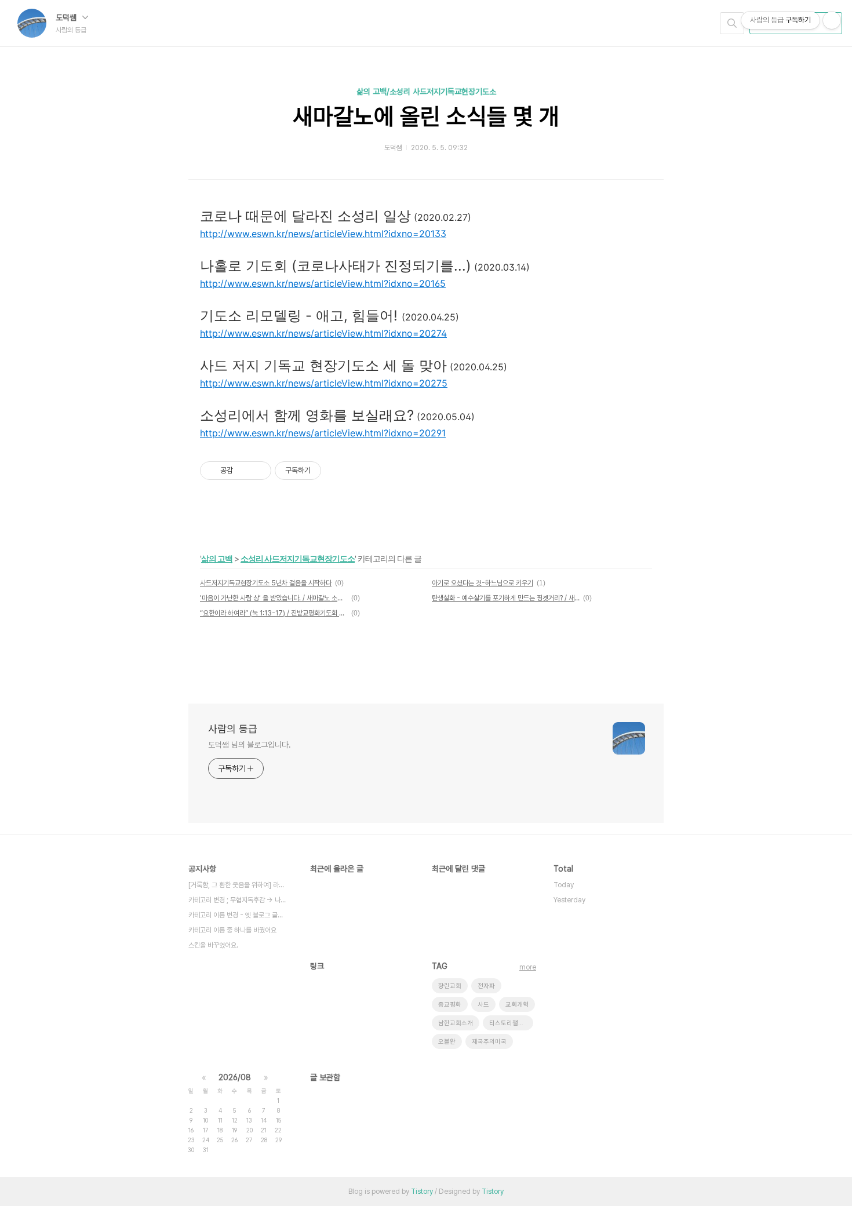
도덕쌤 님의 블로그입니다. (249, 744)
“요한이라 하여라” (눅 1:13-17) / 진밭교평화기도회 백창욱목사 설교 (274, 613)
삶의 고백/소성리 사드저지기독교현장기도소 (426, 91)
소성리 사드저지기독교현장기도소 (298, 558)
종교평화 (449, 1004)
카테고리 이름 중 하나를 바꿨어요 (232, 930)
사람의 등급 (232, 729)
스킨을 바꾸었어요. (213, 945)
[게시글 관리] (258, 470)
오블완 (447, 1041)
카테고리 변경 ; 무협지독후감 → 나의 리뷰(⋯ (237, 900)
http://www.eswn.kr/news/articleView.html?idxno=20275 (323, 383)
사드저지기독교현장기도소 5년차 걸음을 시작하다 (266, 583)
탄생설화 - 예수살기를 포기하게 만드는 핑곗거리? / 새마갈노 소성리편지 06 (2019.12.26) (506, 598)
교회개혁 (517, 1004)
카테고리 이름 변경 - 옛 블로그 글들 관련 (237, 915)
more (527, 967)
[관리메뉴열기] (831, 20)
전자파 (486, 986)
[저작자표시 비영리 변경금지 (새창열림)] (336, 470)
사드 (483, 1004)
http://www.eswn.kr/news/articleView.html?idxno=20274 (323, 333)
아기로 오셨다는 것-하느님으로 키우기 (482, 583)
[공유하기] (243, 470)
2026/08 (235, 1077)
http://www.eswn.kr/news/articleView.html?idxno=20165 (323, 283)
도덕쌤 (67, 17)
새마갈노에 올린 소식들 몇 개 (426, 116)
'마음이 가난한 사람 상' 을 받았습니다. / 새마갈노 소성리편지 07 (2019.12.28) (274, 598)
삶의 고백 (216, 558)
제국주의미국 (489, 1041)
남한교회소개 (455, 1023)
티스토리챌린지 (509, 1023)
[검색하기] (732, 23)
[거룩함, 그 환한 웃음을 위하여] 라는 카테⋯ (237, 885)
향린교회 (449, 986)
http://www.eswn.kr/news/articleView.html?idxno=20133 (323, 233)
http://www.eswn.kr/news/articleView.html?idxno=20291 (323, 433)
